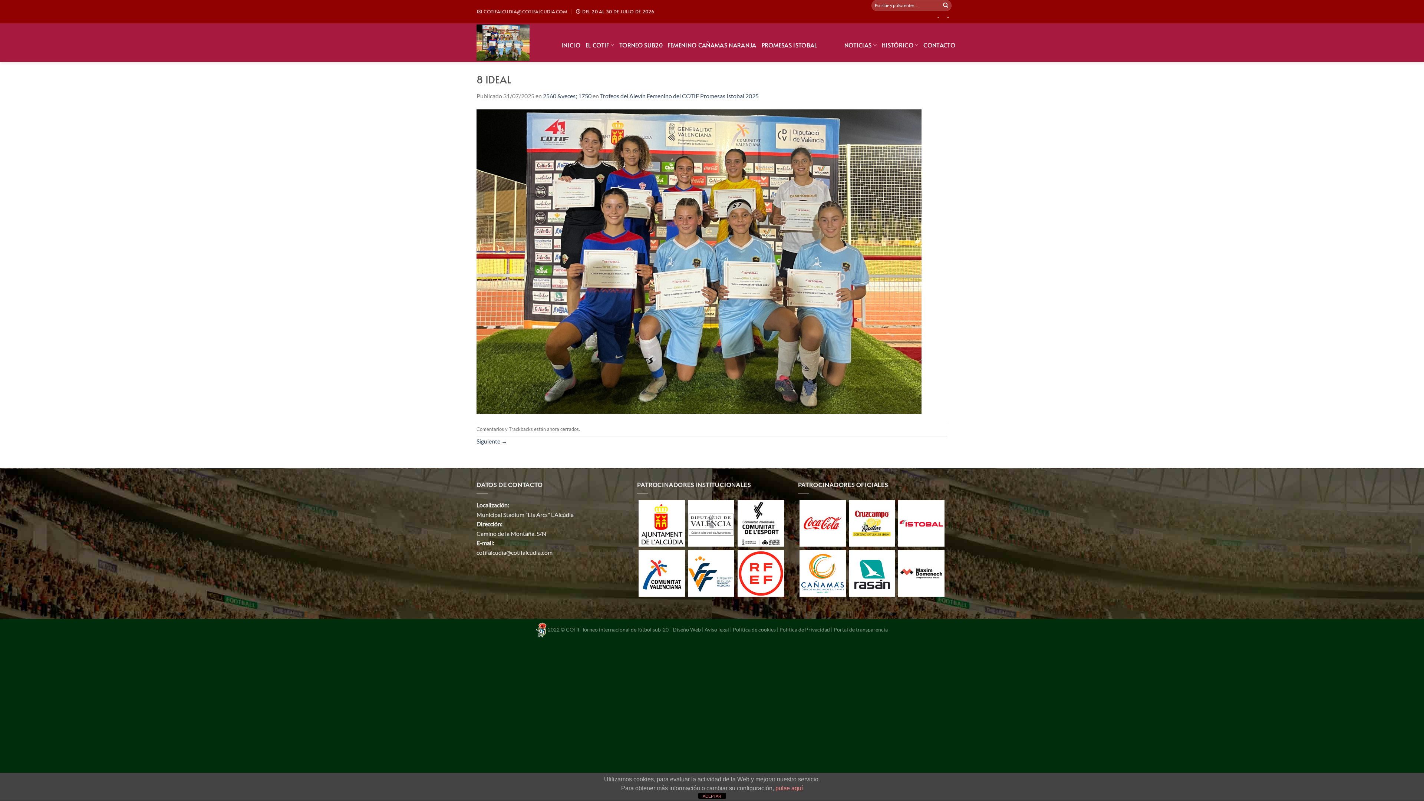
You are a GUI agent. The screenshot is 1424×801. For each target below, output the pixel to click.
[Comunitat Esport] (761, 522)
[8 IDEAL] (699, 260)
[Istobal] (921, 522)
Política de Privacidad (804, 629)
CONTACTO (939, 45)
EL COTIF (597, 45)
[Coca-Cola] (823, 522)
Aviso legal (717, 629)
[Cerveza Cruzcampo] (872, 522)
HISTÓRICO (897, 45)
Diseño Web (687, 629)
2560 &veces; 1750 (567, 95)
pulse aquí (789, 788)
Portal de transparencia (861, 629)
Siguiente (492, 441)
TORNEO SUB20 (641, 45)
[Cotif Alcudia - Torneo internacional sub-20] (513, 42)
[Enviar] (945, 5)
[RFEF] (761, 572)
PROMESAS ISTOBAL (789, 45)
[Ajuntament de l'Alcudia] (662, 522)
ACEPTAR (712, 796)
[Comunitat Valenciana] (662, 572)
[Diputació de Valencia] (711, 522)
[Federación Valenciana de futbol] (711, 572)
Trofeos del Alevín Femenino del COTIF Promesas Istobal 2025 (679, 95)
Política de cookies (754, 629)
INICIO (570, 45)
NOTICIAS (858, 45)
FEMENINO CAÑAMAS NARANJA (712, 45)
